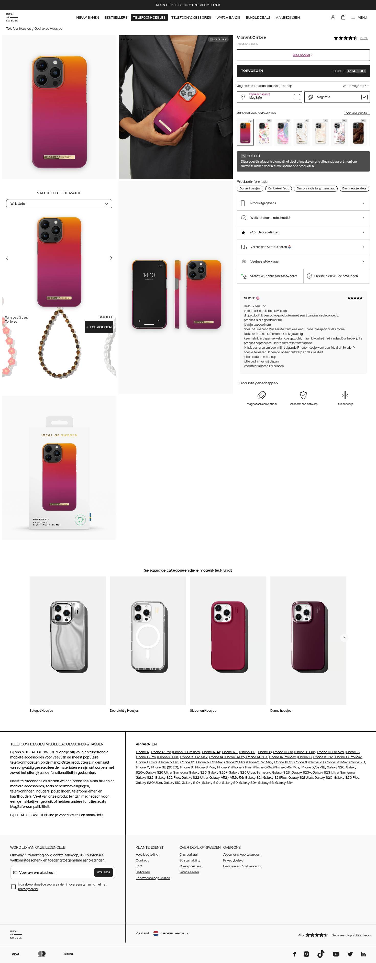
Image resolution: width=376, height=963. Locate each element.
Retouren (143, 872)
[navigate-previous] (344, 638)
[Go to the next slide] (111, 257)
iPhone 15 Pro (146, 757)
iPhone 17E (230, 752)
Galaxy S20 (324, 777)
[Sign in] (333, 17)
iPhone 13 (304, 757)
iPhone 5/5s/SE (313, 767)
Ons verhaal (188, 854)
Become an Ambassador (242, 866)
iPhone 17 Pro (161, 752)
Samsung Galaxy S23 (273, 772)
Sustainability (190, 860)
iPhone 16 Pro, (283, 752)
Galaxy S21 (253, 777)
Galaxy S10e (211, 783)
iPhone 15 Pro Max (193, 757)
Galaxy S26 (336, 767)
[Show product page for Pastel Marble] (282, 132)
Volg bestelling (147, 854)
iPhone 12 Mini (234, 762)
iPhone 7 (223, 767)
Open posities (190, 866)
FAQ (139, 866)
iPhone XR (357, 762)
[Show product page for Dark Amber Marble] (358, 132)
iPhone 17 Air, (211, 752)
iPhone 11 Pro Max (259, 762)
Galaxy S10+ (191, 783)
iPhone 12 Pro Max (209, 762)
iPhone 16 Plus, (305, 752)
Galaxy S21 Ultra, (301, 777)
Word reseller (189, 872)
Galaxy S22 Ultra (194, 777)
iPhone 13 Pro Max (348, 757)
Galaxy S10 (172, 783)
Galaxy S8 (266, 783)
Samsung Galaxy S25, (190, 772)
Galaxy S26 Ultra (159, 772)
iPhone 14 (216, 757)
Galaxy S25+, (218, 772)
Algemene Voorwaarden (241, 854)
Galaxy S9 (230, 783)
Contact (142, 860)
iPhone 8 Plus (204, 767)
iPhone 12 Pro (168, 762)
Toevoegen (99, 327)
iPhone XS (316, 762)
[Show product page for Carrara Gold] (301, 132)
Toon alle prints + (357, 113)
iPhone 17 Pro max (186, 752)
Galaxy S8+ (284, 783)
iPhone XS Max (336, 762)
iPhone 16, (265, 752)
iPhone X (142, 767)
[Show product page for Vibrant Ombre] (245, 132)
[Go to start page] (12, 17)
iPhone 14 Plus (256, 757)
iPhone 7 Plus (241, 767)
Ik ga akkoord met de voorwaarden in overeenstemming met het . (62, 886)
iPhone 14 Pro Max (282, 757)
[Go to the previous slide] (7, 257)
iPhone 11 (300, 762)
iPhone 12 (187, 762)
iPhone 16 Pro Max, (331, 752)
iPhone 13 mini (146, 762)
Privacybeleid (233, 860)
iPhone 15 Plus (168, 757)
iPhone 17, (143, 752)
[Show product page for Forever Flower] (264, 132)
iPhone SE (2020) (164, 767)
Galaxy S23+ (301, 772)
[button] (332, 935)
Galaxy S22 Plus (167, 777)
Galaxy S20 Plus (346, 777)
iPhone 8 (186, 767)
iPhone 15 (353, 752)
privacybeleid (28, 889)
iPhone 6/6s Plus (286, 767)
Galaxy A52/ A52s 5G (226, 777)
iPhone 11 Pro (283, 762)
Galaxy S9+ (248, 783)
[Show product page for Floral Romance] (339, 132)
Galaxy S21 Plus (274, 777)
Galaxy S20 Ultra (149, 783)
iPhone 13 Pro (323, 757)
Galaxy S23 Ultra (326, 772)
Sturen (103, 872)
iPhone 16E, (247, 752)
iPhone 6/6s (262, 767)
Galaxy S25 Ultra (242, 772)
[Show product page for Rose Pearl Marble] (320, 132)
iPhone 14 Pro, (234, 757)
